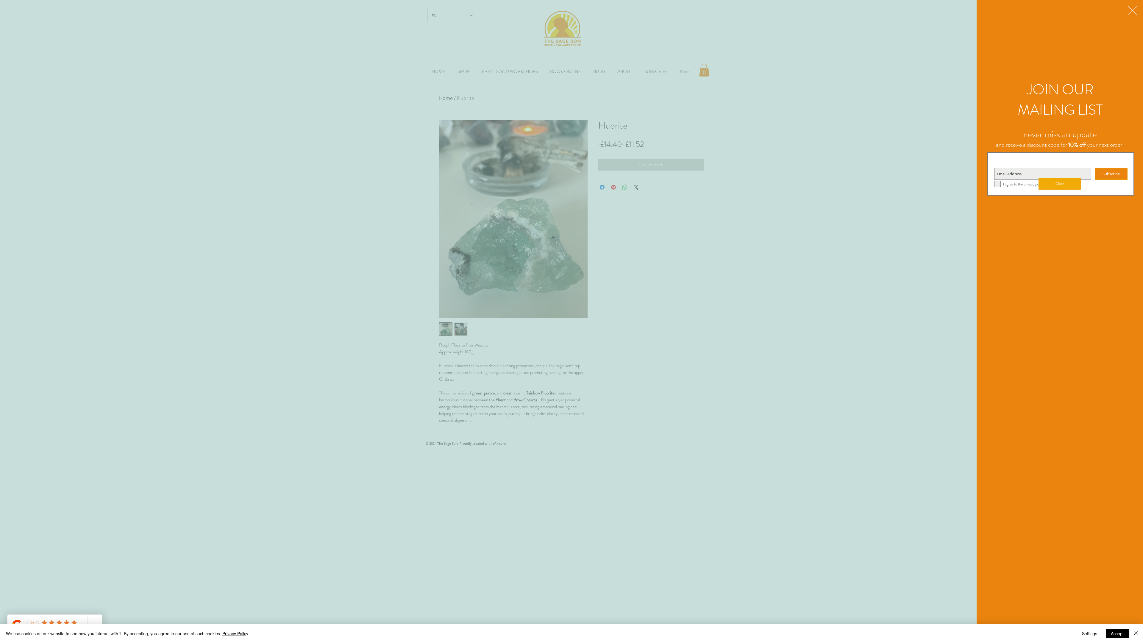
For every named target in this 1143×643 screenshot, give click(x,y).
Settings (1089, 633)
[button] (1132, 10)
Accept (1117, 633)
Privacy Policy (235, 633)
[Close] (1135, 633)
